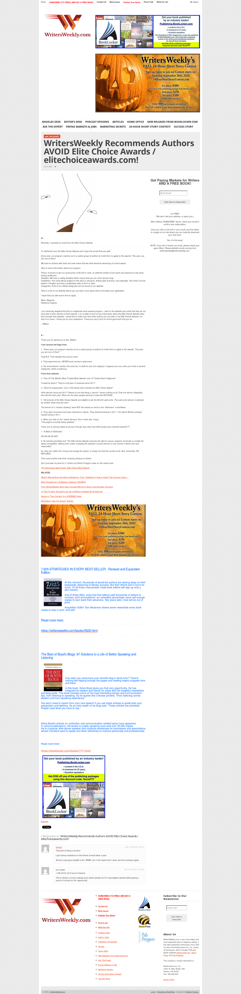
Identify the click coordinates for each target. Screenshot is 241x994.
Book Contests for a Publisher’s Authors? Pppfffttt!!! (63, 482)
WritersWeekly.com (57, 992)
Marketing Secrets (113, 126)
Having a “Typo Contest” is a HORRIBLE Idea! (61, 496)
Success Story (183, 126)
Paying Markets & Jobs (81, 126)
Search (195, 2)
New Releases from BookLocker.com (172, 121)
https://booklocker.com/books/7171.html (66, 750)
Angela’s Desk (51, 121)
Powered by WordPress (166, 992)
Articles (118, 121)
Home (43, 2)
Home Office (135, 121)
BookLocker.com (183, 952)
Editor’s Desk (73, 121)
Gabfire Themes (192, 992)
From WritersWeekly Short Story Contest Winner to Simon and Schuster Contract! (77, 486)
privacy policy (169, 979)
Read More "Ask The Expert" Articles (57, 501)
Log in (153, 992)
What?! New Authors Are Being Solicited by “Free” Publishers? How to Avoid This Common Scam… (85, 477)
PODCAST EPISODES (97, 121)
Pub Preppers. (178, 955)
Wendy (59, 847)
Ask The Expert (53, 126)
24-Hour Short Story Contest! (150, 126)
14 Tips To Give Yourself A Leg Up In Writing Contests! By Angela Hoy (72, 491)
